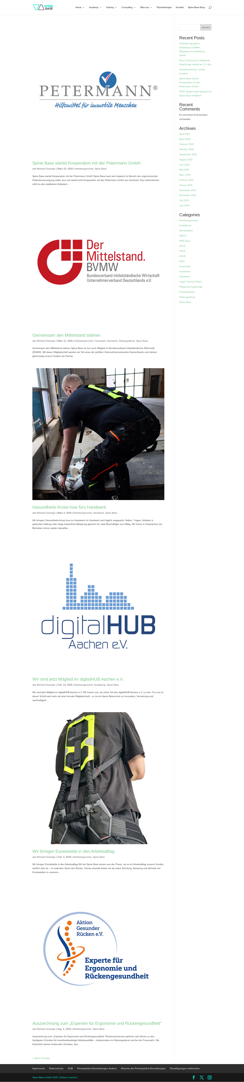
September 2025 (188, 154)
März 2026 (185, 139)
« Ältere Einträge (41, 1058)
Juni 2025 (184, 164)
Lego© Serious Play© (190, 281)
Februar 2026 (186, 144)
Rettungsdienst (127, 340)
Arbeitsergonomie (84, 168)
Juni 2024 (184, 205)
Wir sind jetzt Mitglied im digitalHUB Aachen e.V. (78, 679)
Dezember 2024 (187, 190)
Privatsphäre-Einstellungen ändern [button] (97, 1068)
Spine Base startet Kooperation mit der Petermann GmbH (86, 163)
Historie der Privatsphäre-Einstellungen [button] (143, 1068)
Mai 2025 (184, 169)
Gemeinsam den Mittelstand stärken (66, 335)
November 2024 (187, 195)
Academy (93, 7)
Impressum (38, 1068)
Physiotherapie (164, 7)
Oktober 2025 (186, 149)
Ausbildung (100, 684)
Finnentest (184, 271)
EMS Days (184, 240)
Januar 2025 (186, 185)
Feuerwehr (100, 340)
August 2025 (186, 159)
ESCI (182, 261)
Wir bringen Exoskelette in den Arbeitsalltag (73, 851)
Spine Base (101, 168)
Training (110, 7)
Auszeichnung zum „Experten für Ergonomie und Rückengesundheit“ (97, 1023)
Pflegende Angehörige (191, 286)
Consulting (127, 7)
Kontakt (180, 7)
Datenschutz (56, 1068)
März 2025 (185, 174)
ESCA (182, 251)
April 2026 (184, 134)
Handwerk (112, 340)
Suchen (206, 27)
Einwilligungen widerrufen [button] (185, 1068)
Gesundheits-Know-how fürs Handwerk (69, 507)
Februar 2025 (186, 180)
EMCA (182, 235)
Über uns (144, 7)
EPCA (182, 246)
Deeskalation (186, 230)
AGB (70, 1068)
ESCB (182, 256)
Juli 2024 (184, 200)
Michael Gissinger (46, 168)
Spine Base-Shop (196, 7)
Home (78, 7)
